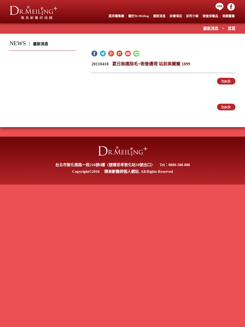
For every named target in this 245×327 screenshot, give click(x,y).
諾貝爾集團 (116, 16)
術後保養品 (210, 16)
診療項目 (176, 16)
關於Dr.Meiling (138, 16)
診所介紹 (192, 16)
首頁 (231, 28)
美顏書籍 (228, 16)
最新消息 (210, 28)
